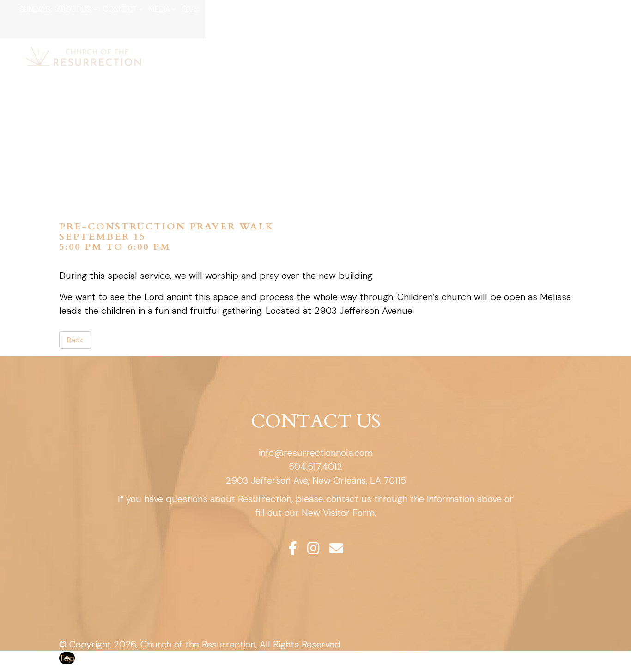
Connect (120, 9)
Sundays (34, 9)
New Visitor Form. (339, 513)
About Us (73, 9)
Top (67, 658)
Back (75, 340)
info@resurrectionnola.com (316, 453)
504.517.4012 (315, 467)
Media (159, 9)
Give (190, 9)
